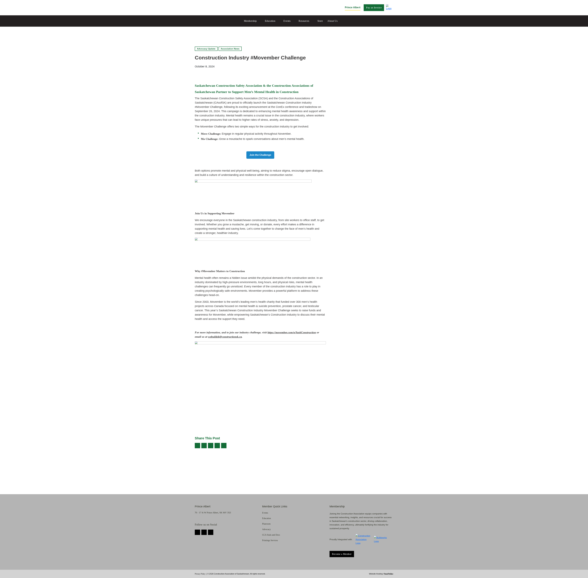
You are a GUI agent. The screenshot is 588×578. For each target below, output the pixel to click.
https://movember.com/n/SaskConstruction (292, 332)
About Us (332, 21)
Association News (230, 48)
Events (286, 21)
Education (270, 21)
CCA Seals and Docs (271, 535)
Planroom (266, 524)
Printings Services (270, 540)
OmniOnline (388, 574)
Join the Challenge (260, 155)
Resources (304, 21)
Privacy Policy (200, 574)
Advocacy (266, 529)
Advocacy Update (206, 48)
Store (320, 21)
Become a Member (342, 554)
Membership (250, 21)
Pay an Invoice (374, 7)
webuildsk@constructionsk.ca (225, 336)
